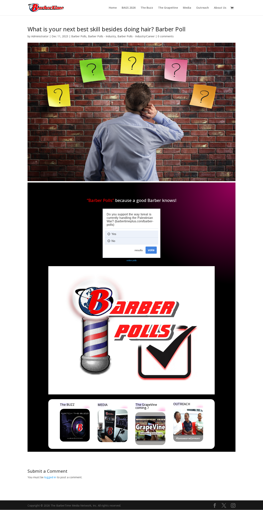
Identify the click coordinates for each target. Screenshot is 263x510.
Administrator (40, 36)
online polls (131, 260)
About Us (220, 7)
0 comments (166, 36)
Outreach (202, 7)
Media (187, 7)
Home (113, 7)
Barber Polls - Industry (102, 36)
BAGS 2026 (129, 7)
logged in (50, 477)
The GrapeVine (168, 7)
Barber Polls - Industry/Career (136, 36)
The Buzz (147, 7)
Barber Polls (78, 36)
